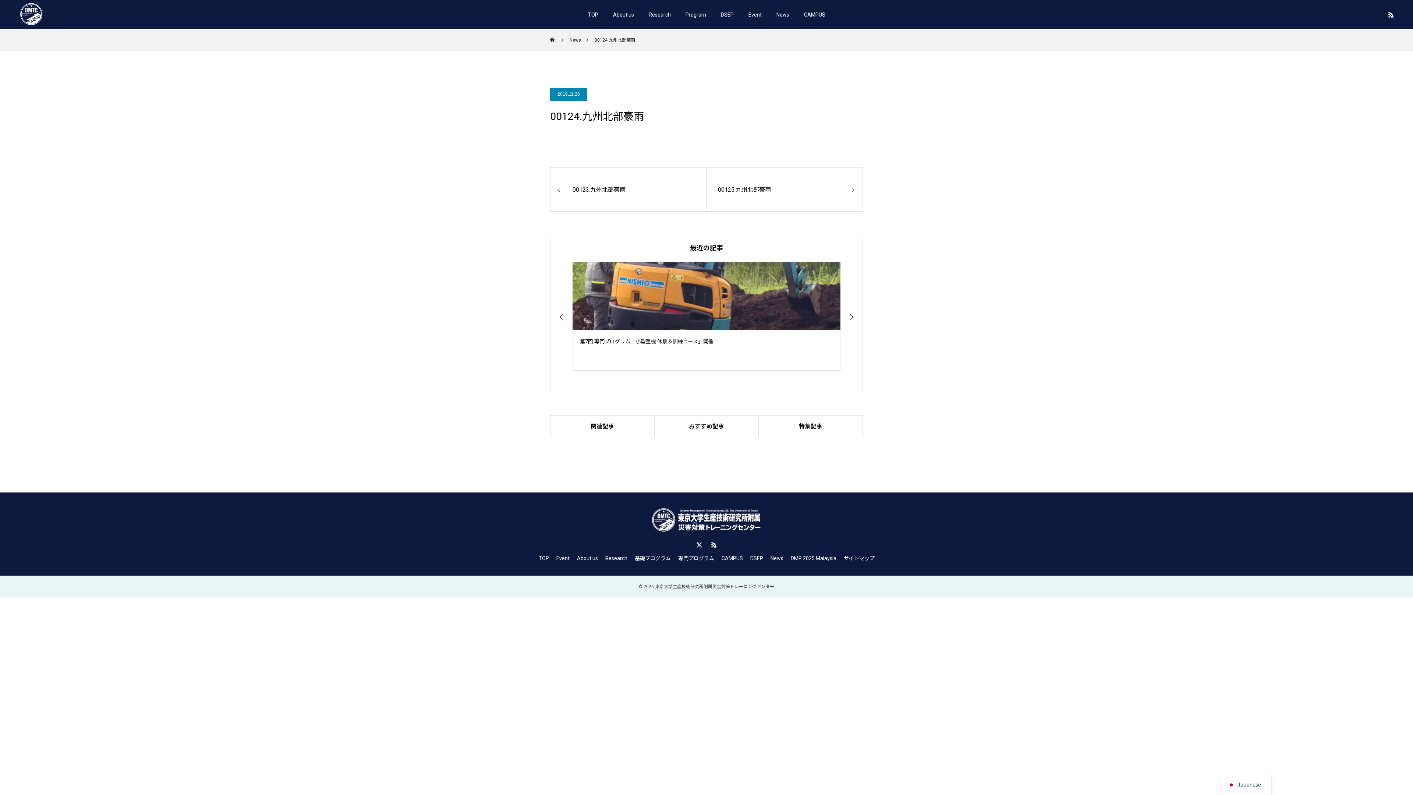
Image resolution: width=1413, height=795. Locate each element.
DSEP (727, 15)
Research (660, 15)
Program (696, 15)
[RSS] (1391, 14)
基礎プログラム (653, 558)
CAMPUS (814, 15)
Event (755, 15)
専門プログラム (696, 558)
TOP (593, 15)
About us (623, 15)
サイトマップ (859, 558)
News (782, 15)
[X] (699, 544)
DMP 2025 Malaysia (813, 558)
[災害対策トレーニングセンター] (31, 15)
